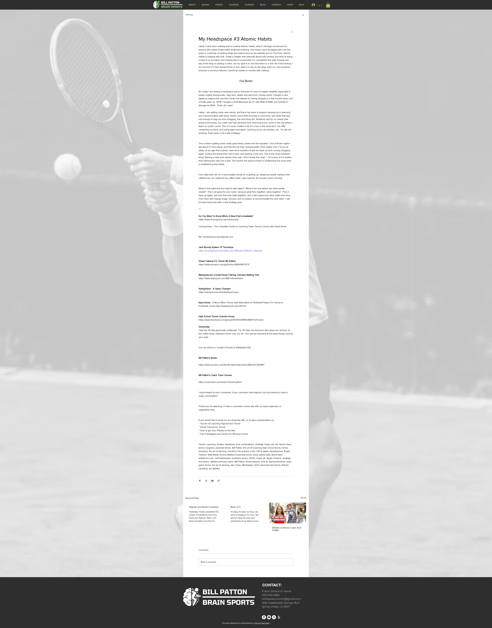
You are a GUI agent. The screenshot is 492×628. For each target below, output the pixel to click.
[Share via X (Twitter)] (206, 480)
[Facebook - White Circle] (264, 617)
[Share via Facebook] (200, 480)
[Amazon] (274, 617)
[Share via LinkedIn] (212, 480)
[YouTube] (269, 617)
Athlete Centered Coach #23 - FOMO (287, 529)
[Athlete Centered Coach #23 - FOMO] (287, 513)
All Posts (189, 15)
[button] (328, 5)
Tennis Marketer (262, 623)
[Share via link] (218, 480)
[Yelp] (279, 617)
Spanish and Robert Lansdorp (203, 507)
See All (303, 498)
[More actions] (291, 31)
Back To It (235, 507)
